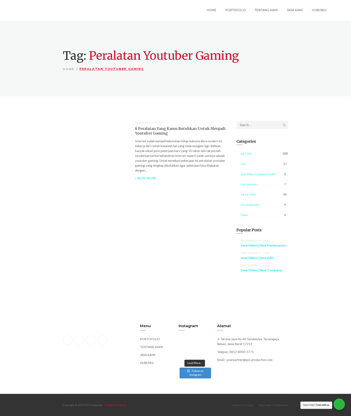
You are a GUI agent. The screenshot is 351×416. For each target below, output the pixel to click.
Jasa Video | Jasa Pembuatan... (264, 245)
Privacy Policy (243, 405)
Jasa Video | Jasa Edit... (258, 258)
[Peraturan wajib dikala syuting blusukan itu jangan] (184, 342)
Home (68, 69)
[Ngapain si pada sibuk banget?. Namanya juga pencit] (184, 352)
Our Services (248, 184)
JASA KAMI (295, 10)
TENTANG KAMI (266, 10)
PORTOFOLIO (235, 10)
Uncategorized (249, 204)
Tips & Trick (248, 194)
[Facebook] (68, 340)
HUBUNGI (319, 10)
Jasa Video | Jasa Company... (262, 270)
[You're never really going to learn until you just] (205, 352)
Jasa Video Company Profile (258, 174)
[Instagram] (102, 340)
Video (244, 215)
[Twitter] (79, 340)
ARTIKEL (246, 153)
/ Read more (145, 178)
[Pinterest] (91, 340)
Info (243, 164)
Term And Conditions (273, 405)
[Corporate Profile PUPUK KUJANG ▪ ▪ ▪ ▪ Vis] (205, 342)
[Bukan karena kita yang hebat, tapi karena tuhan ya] (194, 352)
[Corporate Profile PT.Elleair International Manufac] (194, 342)
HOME (211, 10)
